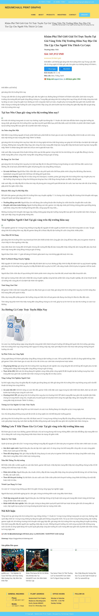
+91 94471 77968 (44, 2)
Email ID (31, 606)
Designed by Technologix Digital (63, 614)
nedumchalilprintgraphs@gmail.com (81, 2)
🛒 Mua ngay (51, 69)
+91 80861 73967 (59, 2)
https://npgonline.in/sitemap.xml (21, 538)
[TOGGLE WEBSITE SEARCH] (93, 14)
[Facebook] (76, 600)
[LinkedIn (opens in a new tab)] (10, 2)
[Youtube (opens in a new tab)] (13, 2)
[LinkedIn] (88, 600)
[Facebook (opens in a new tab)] (6, 2)
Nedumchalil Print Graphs (23, 7)
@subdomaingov (16, 534)
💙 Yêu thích (65, 69)
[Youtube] (76, 606)
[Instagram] (82, 600)
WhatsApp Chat (41, 606)
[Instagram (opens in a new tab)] (8, 2)
